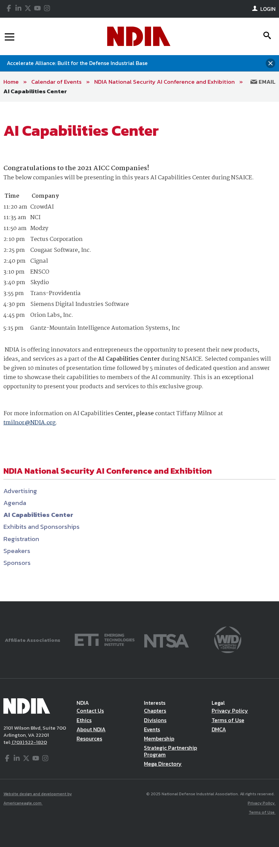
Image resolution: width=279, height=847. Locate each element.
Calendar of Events (56, 81)
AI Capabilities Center (35, 91)
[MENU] (9, 36)
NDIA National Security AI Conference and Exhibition (164, 81)
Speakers (16, 551)
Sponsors (17, 563)
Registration (21, 539)
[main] (139, 351)
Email (266, 81)
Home (11, 81)
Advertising (20, 491)
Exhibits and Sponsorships (41, 527)
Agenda (14, 503)
